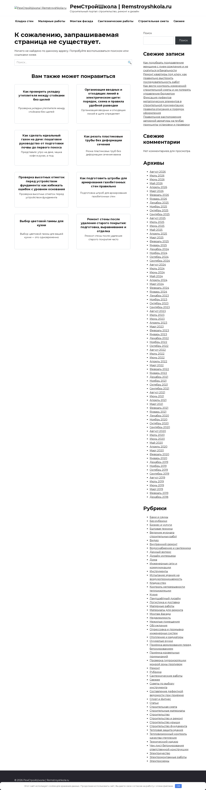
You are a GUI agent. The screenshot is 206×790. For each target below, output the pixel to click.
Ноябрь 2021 (158, 380)
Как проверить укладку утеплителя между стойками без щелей (42, 95)
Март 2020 (157, 450)
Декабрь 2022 (159, 338)
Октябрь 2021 (159, 384)
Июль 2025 (157, 222)
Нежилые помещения (165, 621)
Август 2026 (158, 171)
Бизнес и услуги (161, 524)
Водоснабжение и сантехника (170, 548)
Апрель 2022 (158, 361)
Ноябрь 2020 (158, 419)
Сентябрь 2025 (160, 214)
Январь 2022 (158, 373)
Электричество (160, 753)
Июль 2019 (157, 481)
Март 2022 (157, 365)
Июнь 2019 (157, 485)
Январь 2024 (158, 291)
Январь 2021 (158, 411)
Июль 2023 (157, 315)
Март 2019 (156, 489)
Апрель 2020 (158, 446)
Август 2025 (158, 218)
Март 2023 (157, 326)
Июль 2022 (157, 353)
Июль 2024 (157, 268)
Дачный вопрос (160, 552)
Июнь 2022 (157, 357)
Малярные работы (51, 21)
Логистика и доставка (165, 602)
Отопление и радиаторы (166, 637)
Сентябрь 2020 (160, 427)
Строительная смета (153, 21)
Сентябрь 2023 (160, 307)
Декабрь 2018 (159, 496)
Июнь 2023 (157, 318)
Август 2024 (158, 264)
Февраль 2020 (159, 454)
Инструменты (159, 571)
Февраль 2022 (159, 369)
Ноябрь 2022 (158, 342)
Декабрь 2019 (159, 462)
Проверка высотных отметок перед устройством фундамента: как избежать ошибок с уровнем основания (41, 183)
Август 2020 (158, 431)
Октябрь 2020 (159, 423)
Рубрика (155, 672)
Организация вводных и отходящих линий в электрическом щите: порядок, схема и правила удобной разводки (103, 97)
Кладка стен (24, 21)
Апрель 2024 (158, 280)
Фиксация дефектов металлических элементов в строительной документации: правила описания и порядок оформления (163, 105)
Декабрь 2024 (159, 249)
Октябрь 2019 (159, 469)
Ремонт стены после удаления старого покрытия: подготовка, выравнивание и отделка (103, 225)
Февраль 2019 (159, 493)
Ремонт (155, 668)
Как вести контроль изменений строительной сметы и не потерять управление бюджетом (167, 89)
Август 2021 (157, 392)
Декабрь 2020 (159, 415)
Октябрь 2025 (159, 210)
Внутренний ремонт (163, 544)
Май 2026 (156, 183)
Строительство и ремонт (166, 718)
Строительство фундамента (168, 726)
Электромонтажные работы (168, 757)
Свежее (179, 21)
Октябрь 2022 (159, 345)
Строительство (160, 714)
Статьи (154, 702)
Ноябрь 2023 (158, 299)
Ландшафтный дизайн (165, 598)
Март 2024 (157, 284)
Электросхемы (159, 761)
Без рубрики (158, 521)
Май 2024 (156, 276)
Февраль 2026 (159, 194)
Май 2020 (156, 442)
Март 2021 (156, 404)
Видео (154, 540)
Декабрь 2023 (159, 295)
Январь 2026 (158, 198)
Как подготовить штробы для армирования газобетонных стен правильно (103, 182)
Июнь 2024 (157, 272)
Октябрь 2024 (159, 256)
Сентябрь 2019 (159, 473)
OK (178, 786)
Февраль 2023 (159, 330)
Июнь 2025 (157, 225)
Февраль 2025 (159, 241)
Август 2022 (158, 349)
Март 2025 (157, 237)
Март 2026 (157, 191)
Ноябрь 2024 (158, 253)
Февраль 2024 (159, 287)
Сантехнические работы (115, 21)
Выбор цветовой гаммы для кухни (41, 223)
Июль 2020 (157, 435)
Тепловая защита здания (166, 730)
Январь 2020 (158, 458)
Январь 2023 (158, 334)
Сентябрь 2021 (159, 388)
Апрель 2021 (158, 400)
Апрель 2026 (158, 187)
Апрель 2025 (158, 233)
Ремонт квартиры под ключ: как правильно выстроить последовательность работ (165, 78)
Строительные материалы (167, 710)
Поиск (147, 33)
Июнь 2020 (157, 438)
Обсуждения (158, 625)
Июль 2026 (157, 175)
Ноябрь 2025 (158, 206)
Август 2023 (158, 311)
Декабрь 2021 (159, 376)
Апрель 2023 (158, 322)
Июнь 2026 (157, 179)
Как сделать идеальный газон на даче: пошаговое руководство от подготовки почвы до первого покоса (41, 141)
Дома (153, 559)
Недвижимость (160, 617)
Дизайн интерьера (163, 555)
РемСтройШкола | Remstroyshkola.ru (121, 6)
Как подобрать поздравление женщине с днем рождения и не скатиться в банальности (165, 66)
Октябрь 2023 (159, 303)
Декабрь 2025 (159, 202)
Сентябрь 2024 (160, 260)
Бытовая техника (161, 528)
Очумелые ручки (161, 641)
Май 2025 (156, 229)
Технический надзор (164, 741)
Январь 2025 (158, 245)
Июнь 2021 (157, 396)
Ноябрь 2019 (158, 466)
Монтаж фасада (81, 21)
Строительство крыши (165, 722)
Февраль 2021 (159, 407)
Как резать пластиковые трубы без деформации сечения (103, 140)
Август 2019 (157, 477)
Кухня (154, 594)
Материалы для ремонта (166, 610)
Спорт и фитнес (160, 699)
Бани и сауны (159, 517)
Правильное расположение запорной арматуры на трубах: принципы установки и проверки (166, 120)
